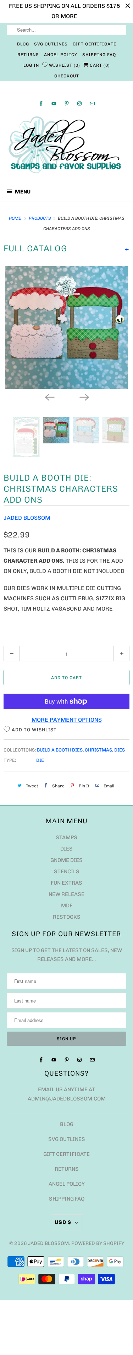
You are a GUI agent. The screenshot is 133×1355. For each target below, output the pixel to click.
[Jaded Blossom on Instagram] (79, 103)
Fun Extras (66, 883)
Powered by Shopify (97, 1243)
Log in (31, 65)
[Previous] (49, 396)
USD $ (63, 1222)
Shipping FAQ (99, 54)
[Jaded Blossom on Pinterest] (66, 103)
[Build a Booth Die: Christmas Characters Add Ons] (66, 327)
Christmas (98, 750)
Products (40, 218)
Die (40, 760)
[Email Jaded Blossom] (92, 103)
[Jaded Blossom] (66, 145)
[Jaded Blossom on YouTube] (54, 103)
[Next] (84, 396)
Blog (23, 44)
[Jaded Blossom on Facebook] (41, 103)
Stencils (66, 871)
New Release (66, 894)
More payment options (67, 719)
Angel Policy (60, 54)
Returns (28, 54)
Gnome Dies (66, 860)
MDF (66, 905)
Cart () (99, 65)
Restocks (67, 917)
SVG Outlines (51, 44)
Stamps (66, 837)
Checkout (66, 75)
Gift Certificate (94, 44)
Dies (119, 750)
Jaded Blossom (27, 517)
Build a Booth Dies (60, 750)
